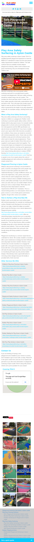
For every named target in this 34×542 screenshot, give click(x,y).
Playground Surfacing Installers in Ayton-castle (17, 524)
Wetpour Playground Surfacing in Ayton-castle (17, 537)
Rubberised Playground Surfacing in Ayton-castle (16, 532)
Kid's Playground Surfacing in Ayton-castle (16, 514)
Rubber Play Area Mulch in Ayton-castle (15, 526)
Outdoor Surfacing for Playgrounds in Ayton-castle (16, 518)
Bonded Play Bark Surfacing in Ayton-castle (16, 516)
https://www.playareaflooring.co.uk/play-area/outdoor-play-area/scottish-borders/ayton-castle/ (15, 289)
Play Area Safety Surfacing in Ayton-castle (16, 523)
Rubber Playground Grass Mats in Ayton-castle (17, 535)
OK (25, 382)
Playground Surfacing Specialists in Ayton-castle (16, 510)
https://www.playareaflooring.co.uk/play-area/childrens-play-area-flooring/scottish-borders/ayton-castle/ (14, 268)
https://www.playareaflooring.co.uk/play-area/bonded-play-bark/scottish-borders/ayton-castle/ (15, 279)
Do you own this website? (12, 382)
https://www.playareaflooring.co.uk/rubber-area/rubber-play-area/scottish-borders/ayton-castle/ (15, 326)
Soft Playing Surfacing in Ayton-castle (14, 528)
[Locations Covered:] (2, 2)
